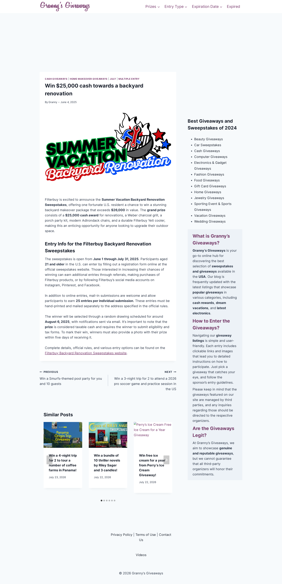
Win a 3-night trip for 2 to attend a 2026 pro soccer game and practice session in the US (145, 380)
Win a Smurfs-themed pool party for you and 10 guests (71, 378)
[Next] (166, 459)
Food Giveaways (207, 180)
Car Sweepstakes (207, 145)
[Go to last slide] (49, 459)
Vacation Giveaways (209, 216)
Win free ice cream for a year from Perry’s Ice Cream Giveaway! (152, 465)
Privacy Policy (121, 535)
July (113, 78)
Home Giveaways (207, 192)
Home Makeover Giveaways (88, 78)
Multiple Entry (129, 78)
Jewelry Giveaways (209, 198)
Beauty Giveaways (208, 139)
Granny (52, 102)
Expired (233, 6)
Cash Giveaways (56, 78)
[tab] (101, 500)
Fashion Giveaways (209, 174)
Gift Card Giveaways (210, 186)
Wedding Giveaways (210, 221)
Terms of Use (145, 535)
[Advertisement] (141, 49)
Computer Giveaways (210, 157)
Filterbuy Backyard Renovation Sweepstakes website (86, 353)
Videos (141, 555)
